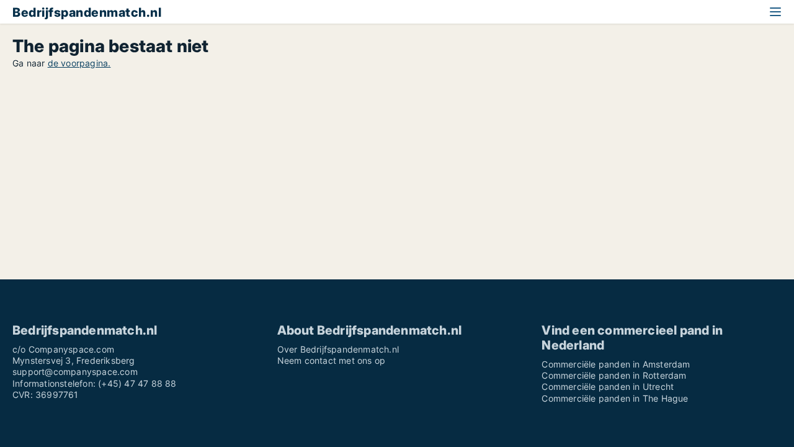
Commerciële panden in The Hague (615, 398)
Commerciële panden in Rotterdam (614, 375)
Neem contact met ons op (331, 360)
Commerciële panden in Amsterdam (616, 364)
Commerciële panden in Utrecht (608, 386)
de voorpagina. (79, 63)
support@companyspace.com (75, 371)
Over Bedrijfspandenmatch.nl (338, 349)
